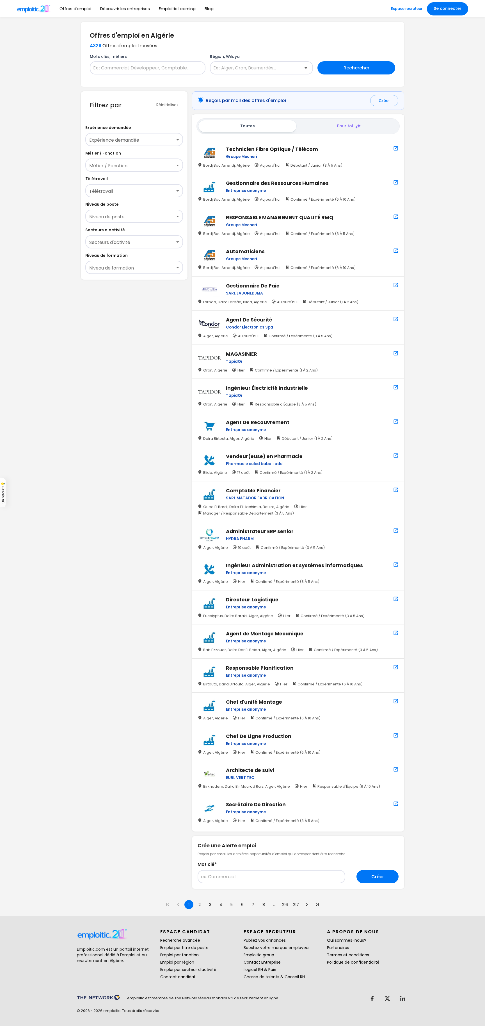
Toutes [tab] (247, 126)
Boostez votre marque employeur (277, 947)
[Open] (306, 68)
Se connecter (447, 8)
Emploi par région (177, 962)
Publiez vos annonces (265, 940)
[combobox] (144, 68)
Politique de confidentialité (353, 962)
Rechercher (356, 68)
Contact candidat (178, 977)
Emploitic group (259, 955)
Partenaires (338, 947)
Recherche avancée (180, 940)
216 (285, 904)
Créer (384, 100)
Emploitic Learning (177, 9)
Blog (209, 9)
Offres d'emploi (75, 9)
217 (296, 904)
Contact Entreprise (262, 962)
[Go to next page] (306, 904)
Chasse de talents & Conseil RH (274, 977)
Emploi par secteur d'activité (188, 969)
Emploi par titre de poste (184, 947)
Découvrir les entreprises (125, 9)
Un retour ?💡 (3, 493)
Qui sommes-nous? (346, 940)
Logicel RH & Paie (260, 969)
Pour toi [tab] (345, 126)
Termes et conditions (348, 955)
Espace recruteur (406, 8)
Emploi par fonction (179, 955)
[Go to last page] (317, 904)
